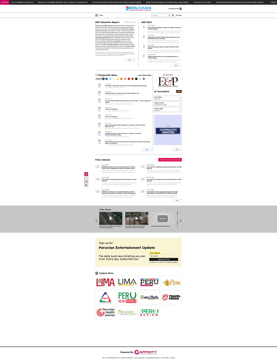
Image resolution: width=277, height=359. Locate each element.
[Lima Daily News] (105, 282)
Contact (172, 357)
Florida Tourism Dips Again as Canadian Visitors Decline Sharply (167, 2)
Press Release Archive (113, 357)
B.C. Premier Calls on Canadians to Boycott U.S (17, 2)
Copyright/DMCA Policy (152, 357)
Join (179, 91)
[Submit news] (86, 174)
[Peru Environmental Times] (171, 282)
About (104, 357)
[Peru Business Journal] (149, 282)
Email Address (155, 253)
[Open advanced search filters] (172, 15)
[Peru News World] (127, 297)
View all (273, 2)
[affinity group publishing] (86, 181)
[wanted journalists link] (168, 82)
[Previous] (96, 221)
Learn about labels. (145, 75)
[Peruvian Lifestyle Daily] (127, 312)
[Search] (169, 15)
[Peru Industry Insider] (105, 297)
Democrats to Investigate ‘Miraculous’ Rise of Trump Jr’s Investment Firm (63, 2)
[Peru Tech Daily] (149, 297)
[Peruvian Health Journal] (105, 312)
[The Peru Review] (149, 312)
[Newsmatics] (86, 185)
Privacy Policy (165, 357)
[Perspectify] (86, 178)
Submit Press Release (127, 357)
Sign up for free (163, 259)
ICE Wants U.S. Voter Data (202, 2)
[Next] (181, 221)
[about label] (106, 87)
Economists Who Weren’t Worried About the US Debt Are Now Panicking (117, 2)
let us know (124, 54)
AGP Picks (4, 2)
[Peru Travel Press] (171, 297)
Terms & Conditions (172, 262)
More (129, 60)
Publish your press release (169, 160)
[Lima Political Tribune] (127, 282)
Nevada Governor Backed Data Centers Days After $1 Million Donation (239, 2)
